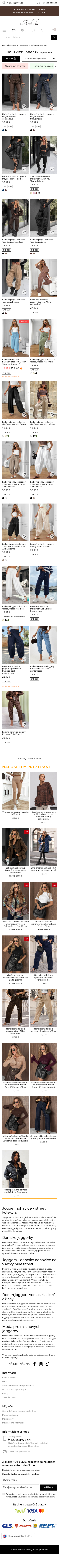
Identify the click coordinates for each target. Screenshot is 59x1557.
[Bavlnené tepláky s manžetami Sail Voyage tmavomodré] (43, 585)
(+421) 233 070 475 (15, 3)
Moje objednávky (10, 1415)
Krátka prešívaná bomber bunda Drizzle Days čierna (15, 1191)
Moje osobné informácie (13, 1423)
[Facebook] (34, 1363)
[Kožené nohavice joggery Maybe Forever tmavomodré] (43, 93)
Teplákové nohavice (43, 66)
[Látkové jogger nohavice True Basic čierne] (43, 218)
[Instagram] (41, 1363)
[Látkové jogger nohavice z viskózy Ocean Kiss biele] (15, 585)
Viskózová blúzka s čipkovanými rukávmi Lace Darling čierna (15, 977)
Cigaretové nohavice (15, 66)
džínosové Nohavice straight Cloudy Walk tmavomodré (43, 1137)
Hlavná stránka (9, 45)
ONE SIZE (34, 189)
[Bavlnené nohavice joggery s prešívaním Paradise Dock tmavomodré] (15, 645)
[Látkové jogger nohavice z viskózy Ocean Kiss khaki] (43, 338)
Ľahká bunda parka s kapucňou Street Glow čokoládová (15, 870)
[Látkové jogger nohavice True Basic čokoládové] (15, 218)
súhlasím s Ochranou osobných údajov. (37, 1497)
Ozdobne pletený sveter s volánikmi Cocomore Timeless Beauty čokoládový (44, 815)
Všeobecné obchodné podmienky (18, 1385)
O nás (4, 1382)
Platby (5, 1393)
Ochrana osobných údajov (14, 1389)
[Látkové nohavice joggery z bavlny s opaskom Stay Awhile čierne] (15, 523)
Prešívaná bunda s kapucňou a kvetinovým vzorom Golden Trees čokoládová (15, 923)
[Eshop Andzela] (29, 22)
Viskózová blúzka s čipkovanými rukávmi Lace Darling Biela (43, 923)
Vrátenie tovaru (9, 1397)
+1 (39, 193)
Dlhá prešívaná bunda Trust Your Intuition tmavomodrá (43, 869)
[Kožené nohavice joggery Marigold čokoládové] (15, 710)
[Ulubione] (43, 30)
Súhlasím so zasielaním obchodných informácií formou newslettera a (31, 1495)
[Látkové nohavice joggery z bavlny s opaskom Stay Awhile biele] (43, 460)
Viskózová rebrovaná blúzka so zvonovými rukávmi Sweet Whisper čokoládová (15, 1138)
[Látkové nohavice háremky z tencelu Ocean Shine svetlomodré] (15, 338)
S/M (5, 127)
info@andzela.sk (49, 3)
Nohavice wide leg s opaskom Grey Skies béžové (43, 1030)
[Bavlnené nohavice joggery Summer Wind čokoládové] (43, 278)
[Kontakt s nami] (39, 3)
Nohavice (23, 45)
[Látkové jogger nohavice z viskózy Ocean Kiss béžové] (43, 400)
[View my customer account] (34, 30)
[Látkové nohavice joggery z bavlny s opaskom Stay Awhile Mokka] (15, 460)
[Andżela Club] (25, 30)
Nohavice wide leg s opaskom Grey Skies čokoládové (15, 1031)
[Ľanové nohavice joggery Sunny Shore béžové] (43, 523)
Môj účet (8, 1406)
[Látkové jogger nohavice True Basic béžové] (15, 278)
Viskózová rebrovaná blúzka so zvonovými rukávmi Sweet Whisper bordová (43, 1084)
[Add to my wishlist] (24, 106)
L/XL (10, 127)
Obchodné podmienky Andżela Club (19, 1411)
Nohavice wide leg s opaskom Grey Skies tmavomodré (43, 977)
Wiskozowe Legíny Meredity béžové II (15, 813)
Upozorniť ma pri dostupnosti (14, 617)
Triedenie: (28, 58)
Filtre (9, 58)
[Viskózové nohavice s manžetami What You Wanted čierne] (43, 155)
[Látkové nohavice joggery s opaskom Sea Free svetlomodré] (43, 645)
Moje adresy (7, 1419)
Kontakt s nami (9, 1378)
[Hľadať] (54, 37)
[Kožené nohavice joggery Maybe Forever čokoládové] (15, 93)
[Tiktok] (47, 1364)
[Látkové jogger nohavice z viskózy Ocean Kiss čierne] (15, 400)
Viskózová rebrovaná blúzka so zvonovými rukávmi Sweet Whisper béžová (15, 1084)
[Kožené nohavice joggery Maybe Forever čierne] (15, 155)
